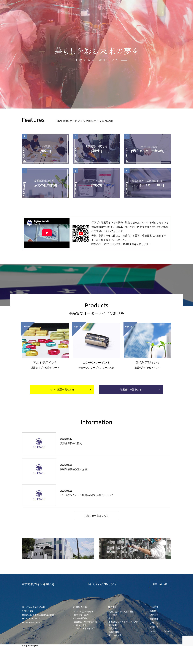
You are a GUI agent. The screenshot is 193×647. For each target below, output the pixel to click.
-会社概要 (112, 615)
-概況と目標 (113, 632)
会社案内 (112, 607)
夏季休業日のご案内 (71, 443)
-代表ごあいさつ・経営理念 (121, 611)
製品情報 (154, 606)
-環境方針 (112, 625)
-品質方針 (112, 628)
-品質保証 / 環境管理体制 (85, 621)
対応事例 (154, 615)
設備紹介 (154, 611)
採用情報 (154, 619)
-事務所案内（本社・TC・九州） (123, 621)
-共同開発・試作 (81, 615)
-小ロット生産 (80, 625)
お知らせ (154, 623)
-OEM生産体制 (80, 618)
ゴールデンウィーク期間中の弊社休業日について (86, 495)
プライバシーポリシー (160, 631)
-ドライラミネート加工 (84, 628)
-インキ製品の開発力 (83, 611)
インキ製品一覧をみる (62, 389)
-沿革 (110, 618)
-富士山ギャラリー (116, 635)
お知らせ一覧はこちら (96, 515)
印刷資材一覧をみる (131, 389)
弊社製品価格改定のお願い (74, 469)
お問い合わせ (160, 584)
